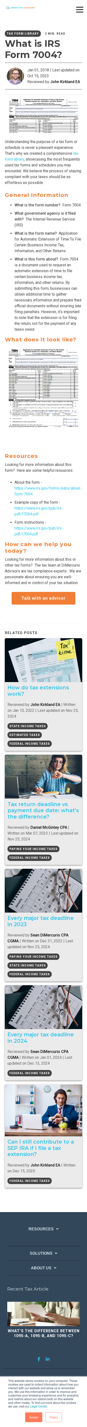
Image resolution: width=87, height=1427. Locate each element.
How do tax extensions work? (38, 690)
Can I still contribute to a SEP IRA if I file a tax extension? (40, 1147)
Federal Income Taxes (29, 743)
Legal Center (38, 1406)
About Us (41, 1268)
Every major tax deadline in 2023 (40, 921)
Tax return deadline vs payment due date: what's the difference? (43, 810)
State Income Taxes (27, 726)
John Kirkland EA (65, 81)
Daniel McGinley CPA (48, 827)
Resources (41, 1229)
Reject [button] (53, 1417)
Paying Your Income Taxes (33, 849)
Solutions (41, 1253)
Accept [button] (33, 1417)
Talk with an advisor (43, 598)
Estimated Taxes (24, 735)
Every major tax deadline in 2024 (40, 1037)
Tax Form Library (23, 33)
